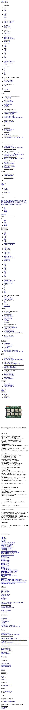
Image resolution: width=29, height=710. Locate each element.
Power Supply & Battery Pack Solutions (13, 117)
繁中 (5, 207)
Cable (3, 576)
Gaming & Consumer (9, 110)
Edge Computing (8, 104)
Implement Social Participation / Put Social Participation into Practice (14, 155)
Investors (3, 381)
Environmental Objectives (10, 149)
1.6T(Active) (7, 26)
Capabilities (6, 134)
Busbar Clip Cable (8, 37)
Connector (4, 578)
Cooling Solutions (5, 591)
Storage (5, 102)
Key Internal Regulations (9, 166)
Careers (2, 184)
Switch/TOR (7, 105)
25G (5, 53)
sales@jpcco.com (8, 685)
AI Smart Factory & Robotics (10, 112)
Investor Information (8, 175)
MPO (5, 75)
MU (5, 73)
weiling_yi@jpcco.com (9, 701)
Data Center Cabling (8, 101)
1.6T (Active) (6, 545)
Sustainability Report (8, 169)
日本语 (5, 211)
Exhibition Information (9, 129)
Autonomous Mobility (9, 115)
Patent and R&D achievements (11, 136)
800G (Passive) (7, 547)
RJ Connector (7, 91)
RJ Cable (6, 89)
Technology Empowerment (10, 157)
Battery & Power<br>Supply (7, 607)
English (5, 210)
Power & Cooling (8, 98)
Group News (7, 128)
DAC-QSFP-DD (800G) (9, 21)
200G (5, 17)
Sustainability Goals (8, 146)
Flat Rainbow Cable (8, 80)
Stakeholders (7, 167)
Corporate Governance (9, 165)
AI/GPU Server (7, 97)
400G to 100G (7, 32)
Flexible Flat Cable (8, 81)
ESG (2, 354)
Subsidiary (3, 391)
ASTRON (6, 189)
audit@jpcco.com (8, 691)
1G (4, 56)
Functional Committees (9, 163)
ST (4, 70)
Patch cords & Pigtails (9, 575)
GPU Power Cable (8, 64)
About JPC (6, 132)
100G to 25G (7, 33)
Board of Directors (8, 162)
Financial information (9, 174)
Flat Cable (6, 78)
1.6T (5, 9)
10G (5, 54)
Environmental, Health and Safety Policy (13, 147)
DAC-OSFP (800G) (8, 22)
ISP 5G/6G (6, 107)
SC (4, 69)
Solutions (3, 308)
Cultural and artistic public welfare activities (14, 158)
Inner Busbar (7, 40)
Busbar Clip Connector (9, 38)
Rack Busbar (7, 41)
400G (5, 15)
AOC (5, 57)
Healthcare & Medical (9, 116)
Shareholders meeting (9, 178)
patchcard (6, 574)
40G (5, 52)
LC (4, 68)
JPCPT (5, 188)
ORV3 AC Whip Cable (9, 61)
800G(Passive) (7, 27)
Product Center (4, 229)
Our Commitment (8, 130)
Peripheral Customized (9, 121)
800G (5, 10)
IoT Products (7, 122)
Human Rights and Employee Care (12, 153)
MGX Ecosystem (8, 100)
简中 (5, 209)
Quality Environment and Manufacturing (13, 137)
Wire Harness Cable (8, 62)
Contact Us (3, 183)
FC (4, 72)
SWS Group (6, 192)
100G (5, 50)
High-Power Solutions (9, 113)
